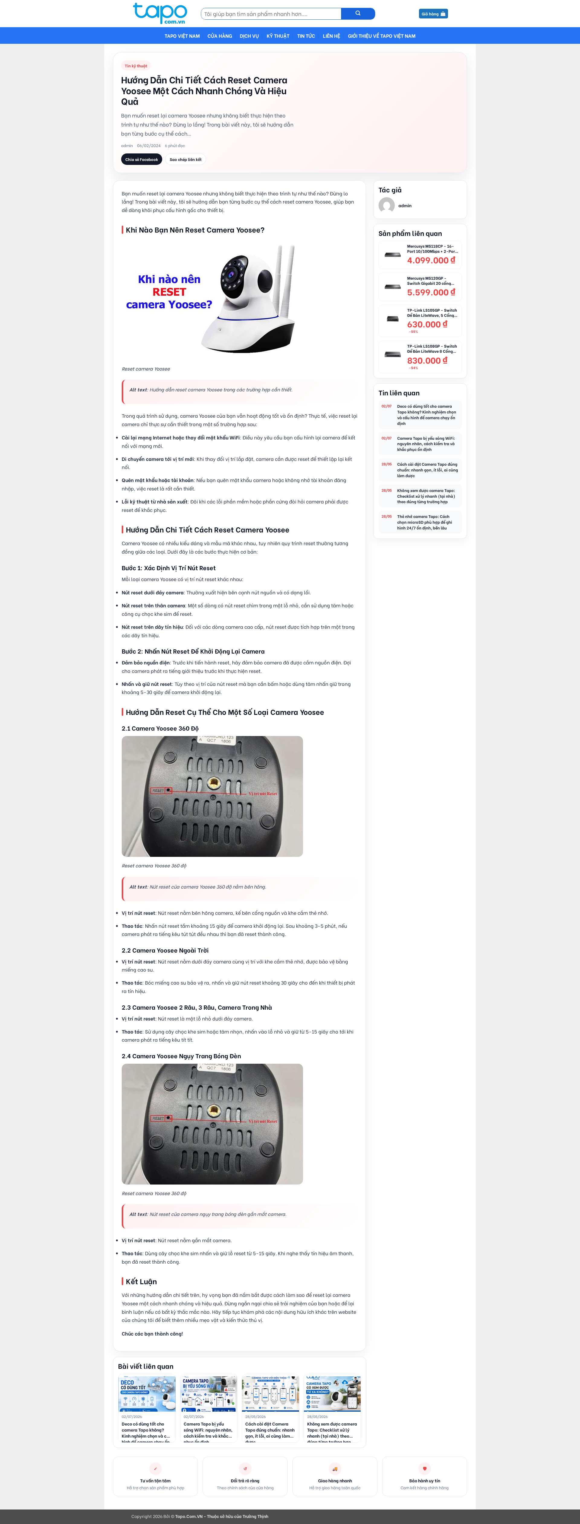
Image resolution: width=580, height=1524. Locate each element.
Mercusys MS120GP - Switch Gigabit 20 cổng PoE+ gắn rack (429, 280)
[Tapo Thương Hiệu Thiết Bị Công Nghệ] (161, 13)
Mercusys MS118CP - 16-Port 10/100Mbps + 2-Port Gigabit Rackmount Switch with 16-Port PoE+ (432, 248)
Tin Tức (306, 35)
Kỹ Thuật (278, 35)
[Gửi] (358, 13)
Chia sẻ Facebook (141, 159)
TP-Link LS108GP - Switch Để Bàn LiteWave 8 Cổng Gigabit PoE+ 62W (432, 348)
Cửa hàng (220, 35)
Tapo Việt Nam (182, 35)
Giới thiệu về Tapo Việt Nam (381, 35)
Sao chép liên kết (185, 159)
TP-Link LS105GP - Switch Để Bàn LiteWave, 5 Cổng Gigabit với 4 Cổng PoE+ (432, 312)
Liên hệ (331, 35)
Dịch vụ (249, 35)
